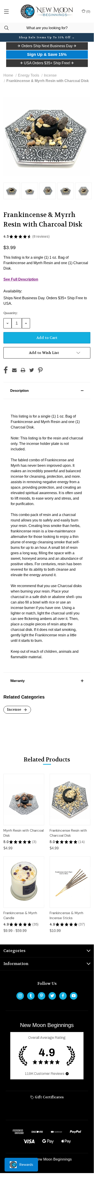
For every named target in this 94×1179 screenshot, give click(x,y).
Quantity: (10, 313)
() (87, 11)
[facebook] (63, 996)
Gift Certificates (49, 1097)
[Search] (4, 28)
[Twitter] (31, 370)
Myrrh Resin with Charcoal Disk (23, 833)
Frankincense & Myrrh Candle (20, 916)
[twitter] (52, 996)
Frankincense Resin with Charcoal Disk (68, 833)
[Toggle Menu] (6, 11)
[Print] (23, 370)
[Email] (14, 370)
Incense (14, 709)
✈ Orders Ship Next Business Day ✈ (47, 46)
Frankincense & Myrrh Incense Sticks (66, 916)
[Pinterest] (40, 370)
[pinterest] (41, 996)
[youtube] (74, 996)
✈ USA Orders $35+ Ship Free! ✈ (47, 63)
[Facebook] (5, 370)
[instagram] (20, 996)
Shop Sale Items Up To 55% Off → (47, 37)
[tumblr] (31, 996)
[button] (47, 46)
